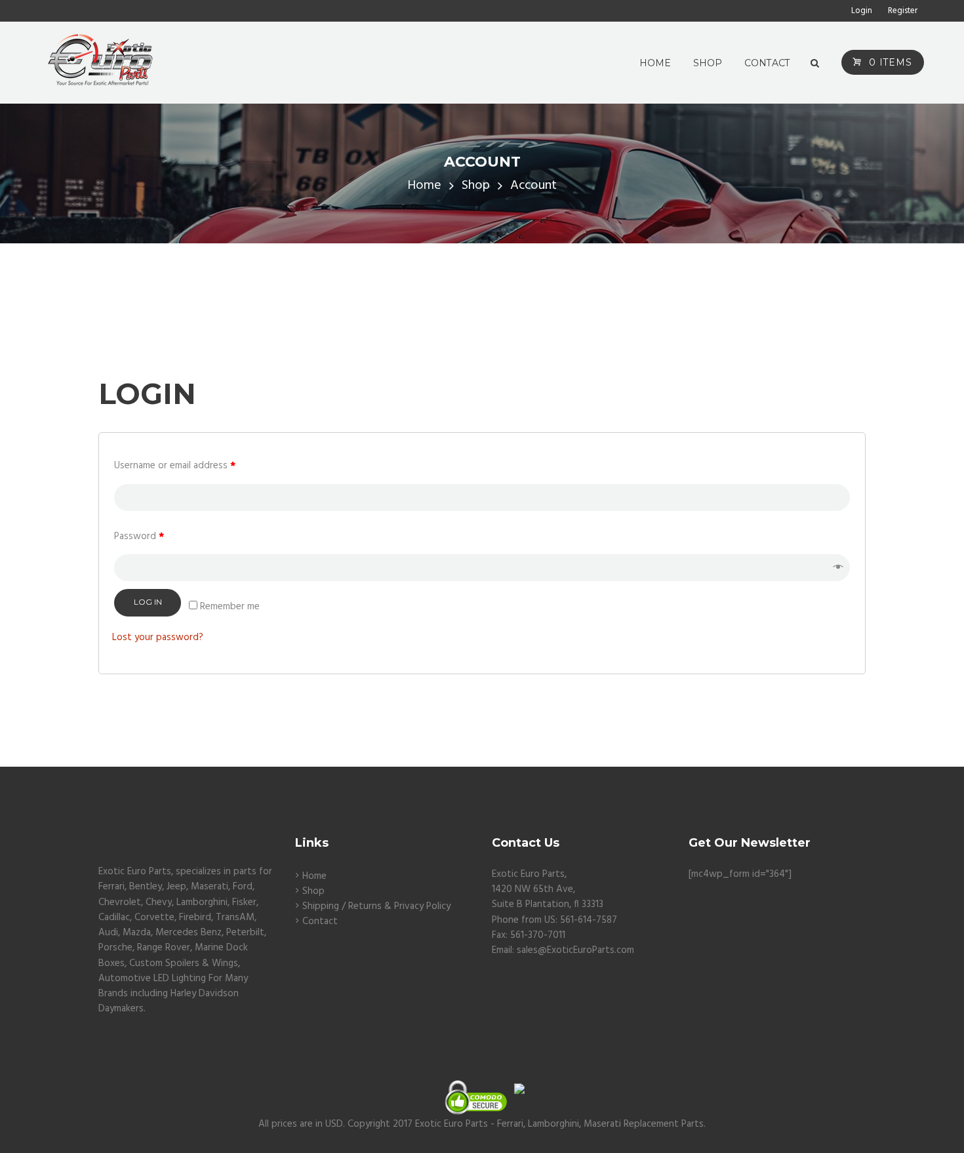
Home (424, 185)
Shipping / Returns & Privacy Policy (376, 906)
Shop (476, 185)
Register (902, 11)
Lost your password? (157, 637)
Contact (320, 921)
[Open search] (815, 63)
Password (139, 536)
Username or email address (174, 466)
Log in (148, 602)
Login (861, 11)
